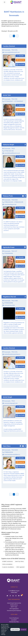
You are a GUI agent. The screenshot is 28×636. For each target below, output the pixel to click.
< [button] (10, 36)
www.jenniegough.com (11, 403)
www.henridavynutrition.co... (12, 454)
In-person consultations (8, 567)
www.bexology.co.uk (10, 204)
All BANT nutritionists (7, 561)
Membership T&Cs (14, 622)
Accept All (23, 629)
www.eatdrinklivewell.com (12, 52)
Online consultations (7, 564)
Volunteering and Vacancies (14, 610)
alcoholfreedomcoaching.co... (12, 354)
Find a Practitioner (14, 618)
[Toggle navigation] (4, 2)
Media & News (14, 605)
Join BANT (14, 620)
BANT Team (14, 607)
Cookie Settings (15, 629)
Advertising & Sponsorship (14, 603)
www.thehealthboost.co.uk (12, 153)
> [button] (17, 36)
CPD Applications (14, 608)
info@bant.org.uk (14, 590)
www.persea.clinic (9, 305)
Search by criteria (19, 561)
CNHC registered (20, 567)
